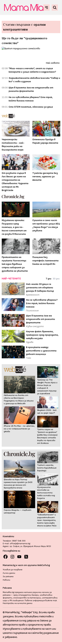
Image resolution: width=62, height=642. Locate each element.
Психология (32, 310)
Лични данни (9, 573)
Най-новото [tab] (53, 62)
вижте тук (51, 600)
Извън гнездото (35, 326)
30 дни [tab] (56, 278)
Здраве (29, 342)
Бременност (32, 294)
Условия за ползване (12, 569)
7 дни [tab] (48, 278)
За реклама (8, 576)
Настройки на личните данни (17, 603)
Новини (6, 580)
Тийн (28, 357)
